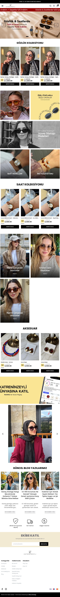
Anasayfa (3, 563)
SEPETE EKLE (10, 84)
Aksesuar (3, 569)
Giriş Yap (25, 563)
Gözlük (3, 566)
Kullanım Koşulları (16, 583)
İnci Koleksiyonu (5, 571)
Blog (2, 574)
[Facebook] (2, 589)
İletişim (14, 566)
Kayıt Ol (25, 566)
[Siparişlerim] (54, 6)
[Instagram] (6, 589)
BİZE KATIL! (44, 544)
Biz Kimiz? (14, 563)
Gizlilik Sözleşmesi (16, 569)
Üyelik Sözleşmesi (16, 576)
